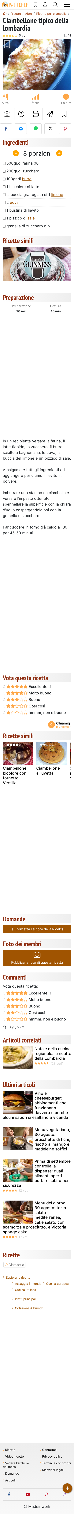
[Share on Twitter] (50, 128)
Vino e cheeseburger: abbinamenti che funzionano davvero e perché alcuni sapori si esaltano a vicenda (35, 1105)
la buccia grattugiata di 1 (34, 194)
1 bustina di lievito (22, 210)
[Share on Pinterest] (65, 128)
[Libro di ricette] (35, 4)
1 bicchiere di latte (22, 186)
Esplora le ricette (18, 1277)
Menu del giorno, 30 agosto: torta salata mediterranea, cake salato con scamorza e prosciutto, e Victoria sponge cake (35, 1217)
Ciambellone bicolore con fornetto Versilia (15, 775)
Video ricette (14, 1456)
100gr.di (18, 179)
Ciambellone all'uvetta (48, 770)
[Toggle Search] (55, 4)
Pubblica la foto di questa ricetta (37, 962)
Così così (36, 706)
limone (57, 194)
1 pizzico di (20, 218)
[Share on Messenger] (21, 128)
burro (26, 179)
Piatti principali (25, 1299)
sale (31, 218)
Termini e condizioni (56, 1463)
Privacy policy (52, 1456)
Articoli (10, 1480)
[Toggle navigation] (66, 4)
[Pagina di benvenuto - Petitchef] (5, 13)
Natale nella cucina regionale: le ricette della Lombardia (53, 1053)
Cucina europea (57, 1284)
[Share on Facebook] (6, 128)
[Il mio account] (45, 4)
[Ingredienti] (6, 757)
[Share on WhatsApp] (36, 128)
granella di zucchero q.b (28, 226)
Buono (34, 699)
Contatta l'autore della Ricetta (39, 929)
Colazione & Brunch (29, 1308)
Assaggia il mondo (28, 1284)
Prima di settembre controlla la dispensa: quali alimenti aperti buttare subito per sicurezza (37, 1173)
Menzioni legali (53, 1470)
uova (14, 202)
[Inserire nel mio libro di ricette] (64, 114)
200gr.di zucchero (22, 171)
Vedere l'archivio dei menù (16, 1465)
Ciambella (16, 1265)
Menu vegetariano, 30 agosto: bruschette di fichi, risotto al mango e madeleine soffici (52, 1139)
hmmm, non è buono (47, 712)
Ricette (10, 1450)
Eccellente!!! (39, 686)
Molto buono (39, 693)
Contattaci (49, 1450)
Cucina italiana (25, 1290)
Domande (12, 1473)
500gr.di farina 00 (22, 163)
